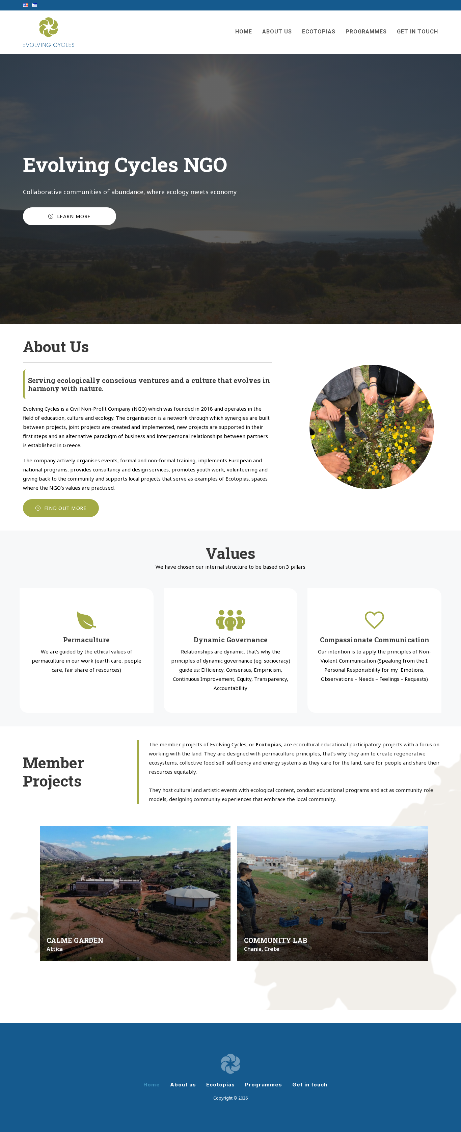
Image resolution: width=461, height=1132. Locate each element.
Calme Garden (75, 940)
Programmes (366, 31)
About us (277, 31)
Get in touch (417, 31)
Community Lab (275, 940)
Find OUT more (65, 508)
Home (243, 31)
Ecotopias (318, 31)
